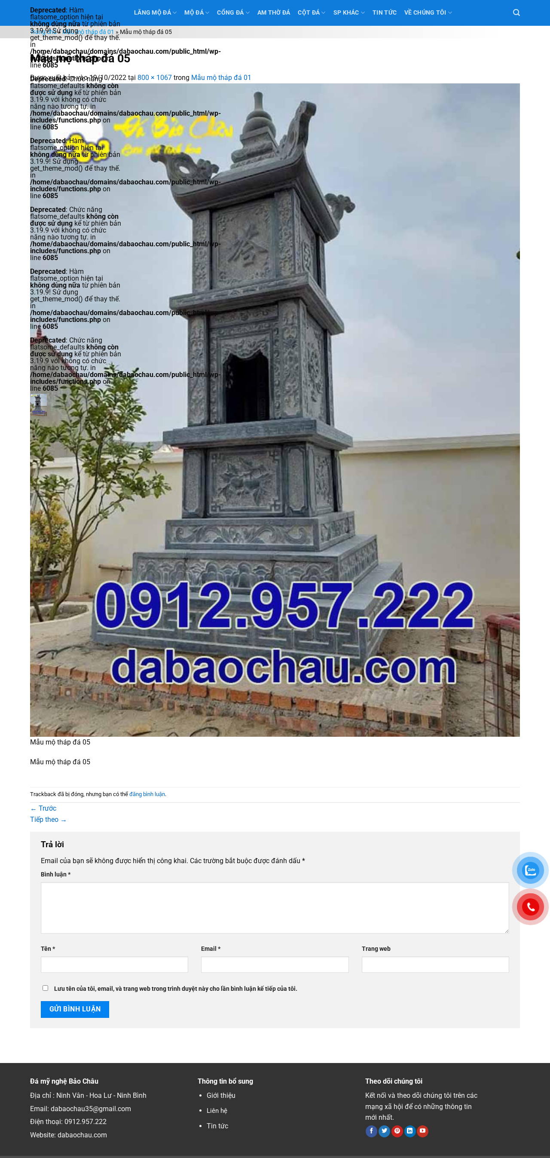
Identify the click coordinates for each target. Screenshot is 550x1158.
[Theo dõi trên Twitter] (384, 1131)
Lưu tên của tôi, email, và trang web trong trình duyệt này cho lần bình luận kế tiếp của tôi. (175, 989)
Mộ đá (193, 12)
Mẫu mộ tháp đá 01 (88, 32)
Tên (48, 949)
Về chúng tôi (425, 12)
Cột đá (309, 12)
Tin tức (217, 1126)
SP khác (346, 12)
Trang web (376, 949)
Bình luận (55, 874)
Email (210, 949)
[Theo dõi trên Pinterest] (397, 1131)
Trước (43, 808)
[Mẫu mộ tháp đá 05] (275, 409)
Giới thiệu (221, 1095)
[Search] (516, 12)
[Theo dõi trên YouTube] (422, 1131)
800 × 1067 (155, 78)
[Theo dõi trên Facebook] (371, 1131)
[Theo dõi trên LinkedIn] (410, 1131)
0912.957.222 (85, 1122)
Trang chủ (43, 32)
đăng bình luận (147, 794)
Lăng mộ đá (152, 12)
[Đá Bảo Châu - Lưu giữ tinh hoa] (75, 405)
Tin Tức (385, 12)
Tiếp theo (48, 819)
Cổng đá (230, 12)
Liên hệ (217, 1111)
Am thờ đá (273, 12)
